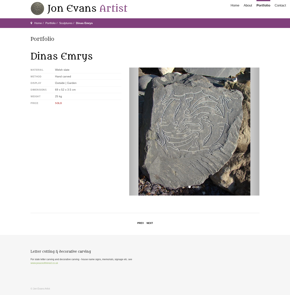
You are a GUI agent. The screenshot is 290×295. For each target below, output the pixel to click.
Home (235, 5)
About (248, 5)
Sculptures (65, 23)
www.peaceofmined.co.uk (44, 263)
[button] (139, 132)
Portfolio (263, 5)
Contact (280, 5)
